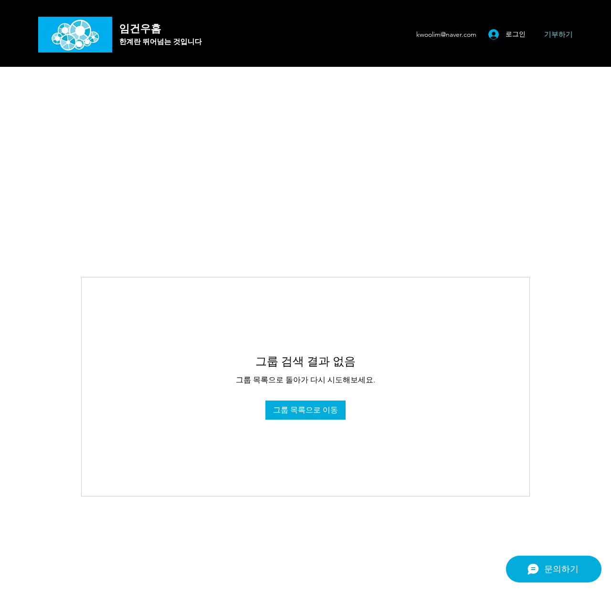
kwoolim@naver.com (446, 34)
